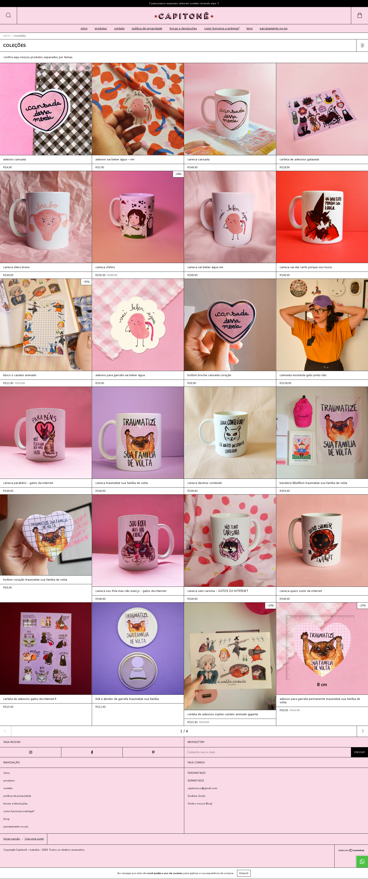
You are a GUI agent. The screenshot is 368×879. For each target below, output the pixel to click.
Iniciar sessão (11, 838)
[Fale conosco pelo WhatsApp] (362, 861)
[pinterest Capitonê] (153, 752)
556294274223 (197, 773)
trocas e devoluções (183, 28)
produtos (101, 28)
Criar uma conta (34, 838)
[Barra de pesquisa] (8, 15)
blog (250, 28)
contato (119, 28)
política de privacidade (147, 28)
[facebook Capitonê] (92, 752)
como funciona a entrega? (221, 28)
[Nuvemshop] (351, 851)
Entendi (243, 873)
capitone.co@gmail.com (202, 788)
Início (6, 36)
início (84, 28)
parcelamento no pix (274, 28)
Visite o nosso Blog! (200, 803)
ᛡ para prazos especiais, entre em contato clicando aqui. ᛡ (184, 3)
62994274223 (196, 780)
